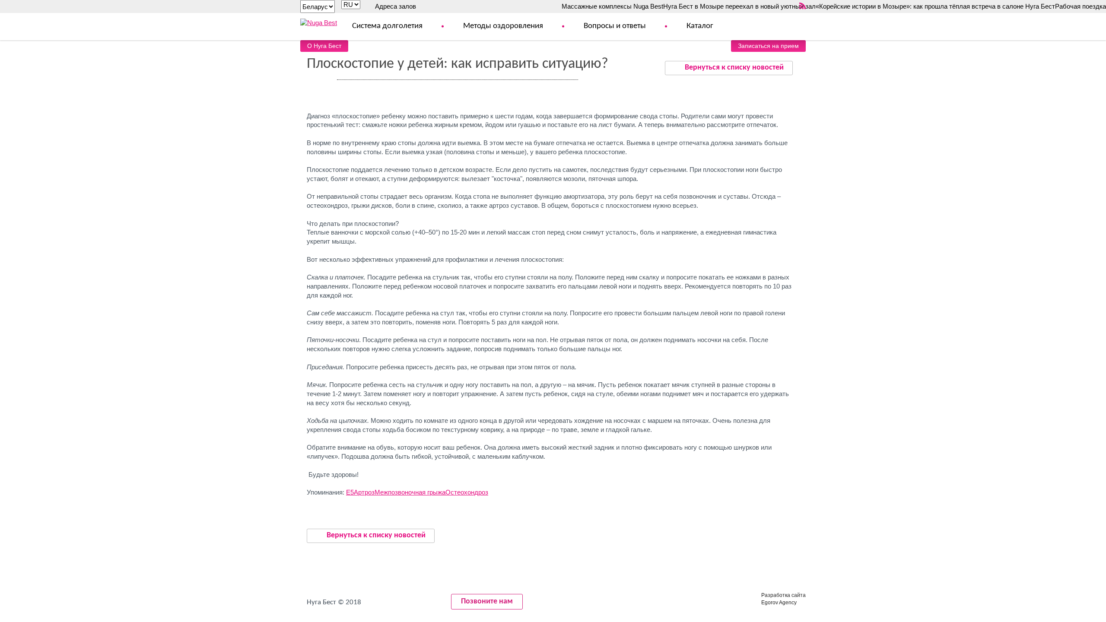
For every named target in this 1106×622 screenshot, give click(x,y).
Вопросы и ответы (615, 26)
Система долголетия (387, 26)
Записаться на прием (768, 45)
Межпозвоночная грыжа (410, 492)
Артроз (364, 492)
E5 (350, 492)
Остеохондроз (466, 492)
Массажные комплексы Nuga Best (612, 6)
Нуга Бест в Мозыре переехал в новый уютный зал (739, 6)
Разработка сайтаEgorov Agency (783, 599)
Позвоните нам (487, 601)
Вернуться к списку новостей (734, 67)
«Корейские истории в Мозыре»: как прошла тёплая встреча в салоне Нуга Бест (935, 6)
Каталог (699, 26)
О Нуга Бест (324, 45)
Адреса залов (395, 6)
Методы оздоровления (503, 26)
